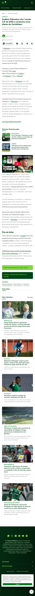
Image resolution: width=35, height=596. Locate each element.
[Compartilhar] (31, 592)
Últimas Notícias (5, 8)
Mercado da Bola (16, 8)
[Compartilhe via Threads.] (22, 44)
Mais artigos (30, 297)
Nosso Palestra (17, 285)
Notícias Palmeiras (13, 13)
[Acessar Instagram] (16, 536)
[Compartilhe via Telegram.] (27, 44)
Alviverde (14, 219)
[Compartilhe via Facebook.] (17, 44)
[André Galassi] (3, 36)
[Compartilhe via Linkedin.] (32, 44)
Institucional (7, 566)
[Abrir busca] (32, 3)
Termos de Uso (11, 571)
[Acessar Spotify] (26, 536)
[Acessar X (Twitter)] (12, 536)
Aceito (17, 584)
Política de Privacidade (23, 571)
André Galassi (9, 36)
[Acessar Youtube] (23, 536)
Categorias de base (29, 8)
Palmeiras (6, 48)
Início (3, 13)
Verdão (23, 236)
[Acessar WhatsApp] (8, 536)
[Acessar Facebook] (19, 536)
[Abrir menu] (3, 2)
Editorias (5, 562)
